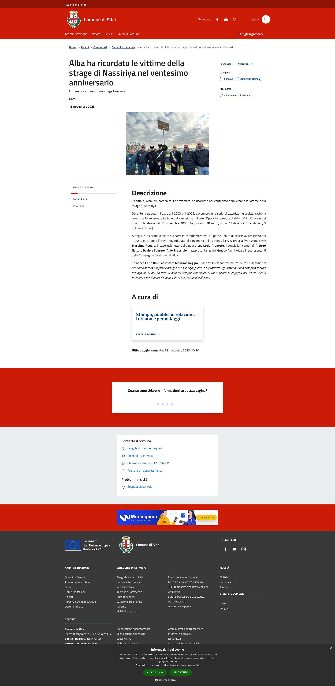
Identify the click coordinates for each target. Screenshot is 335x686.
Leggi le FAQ (124, 638)
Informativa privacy (179, 634)
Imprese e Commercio (129, 592)
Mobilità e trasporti (128, 611)
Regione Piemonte (76, 4)
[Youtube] (224, 19)
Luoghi (224, 608)
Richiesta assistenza (129, 643)
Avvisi (223, 587)
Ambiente (174, 592)
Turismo (121, 606)
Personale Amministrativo (80, 601)
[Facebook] (215, 19)
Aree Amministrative (77, 582)
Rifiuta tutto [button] (180, 672)
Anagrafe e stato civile (130, 577)
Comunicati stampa (123, 47)
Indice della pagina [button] (83, 187)
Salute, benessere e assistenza (186, 596)
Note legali (174, 638)
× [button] (331, 648)
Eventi (224, 603)
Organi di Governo (75, 577)
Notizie (224, 577)
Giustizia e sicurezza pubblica (185, 582)
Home (72, 47)
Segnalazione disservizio (131, 634)
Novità (85, 47)
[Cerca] (266, 19)
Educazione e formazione (183, 577)
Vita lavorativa (125, 587)
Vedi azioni (244, 64)
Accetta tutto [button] (155, 672)
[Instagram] (233, 19)
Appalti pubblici (126, 597)
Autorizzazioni (176, 601)
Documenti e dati (75, 606)
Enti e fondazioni (75, 592)
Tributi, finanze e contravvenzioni (188, 587)
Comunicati (100, 47)
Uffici (68, 587)
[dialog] (167, 665)
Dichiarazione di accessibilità (185, 643)
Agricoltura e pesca (179, 606)
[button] (167, 680)
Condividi (226, 64)
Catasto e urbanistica (129, 601)
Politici (69, 597)
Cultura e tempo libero (130, 582)
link (197, 665)
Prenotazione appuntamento (133, 629)
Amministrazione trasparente (185, 629)
